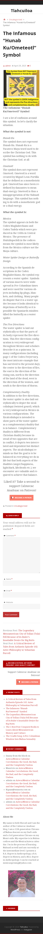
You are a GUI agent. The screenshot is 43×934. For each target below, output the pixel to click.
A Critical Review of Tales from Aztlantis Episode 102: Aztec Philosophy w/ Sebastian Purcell (22, 702)
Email (9, 590)
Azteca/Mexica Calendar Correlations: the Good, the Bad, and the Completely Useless (21, 762)
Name (9, 579)
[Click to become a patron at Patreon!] (21, 500)
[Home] (4, 19)
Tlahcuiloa (21, 10)
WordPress (15, 929)
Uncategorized (20, 506)
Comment (11, 535)
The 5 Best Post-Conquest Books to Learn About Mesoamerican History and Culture (22, 730)
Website (9, 602)
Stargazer (28, 929)
